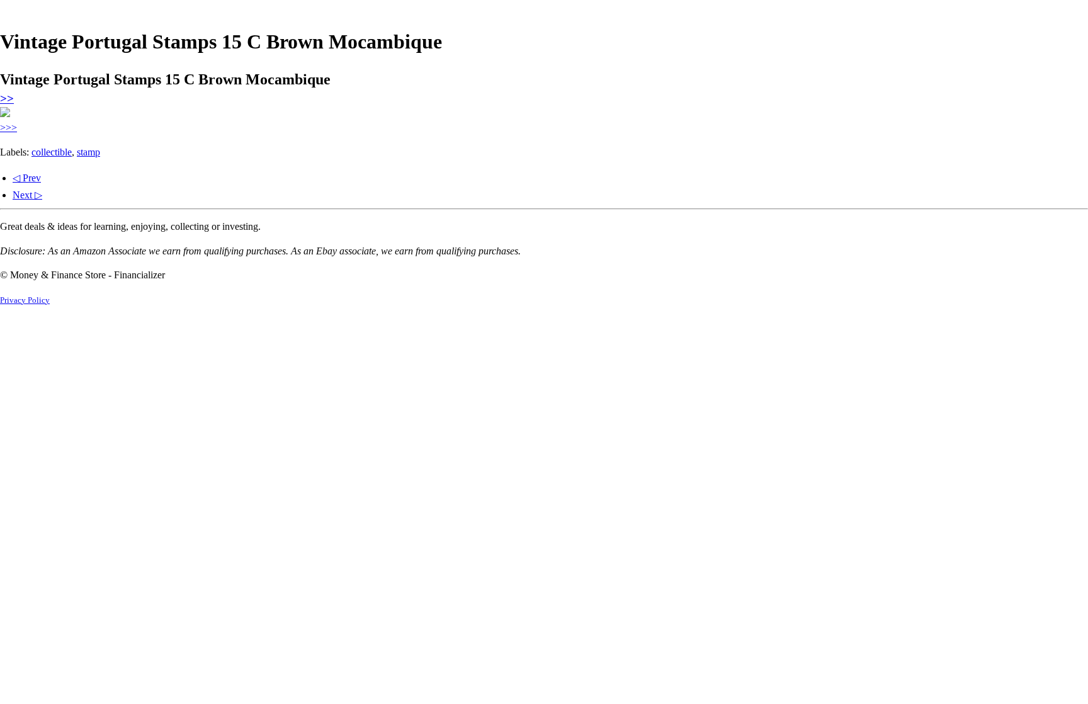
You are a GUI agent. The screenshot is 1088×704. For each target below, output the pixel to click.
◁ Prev (27, 178)
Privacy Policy (25, 300)
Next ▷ (27, 195)
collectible (51, 152)
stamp (88, 152)
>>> (8, 127)
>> (7, 98)
